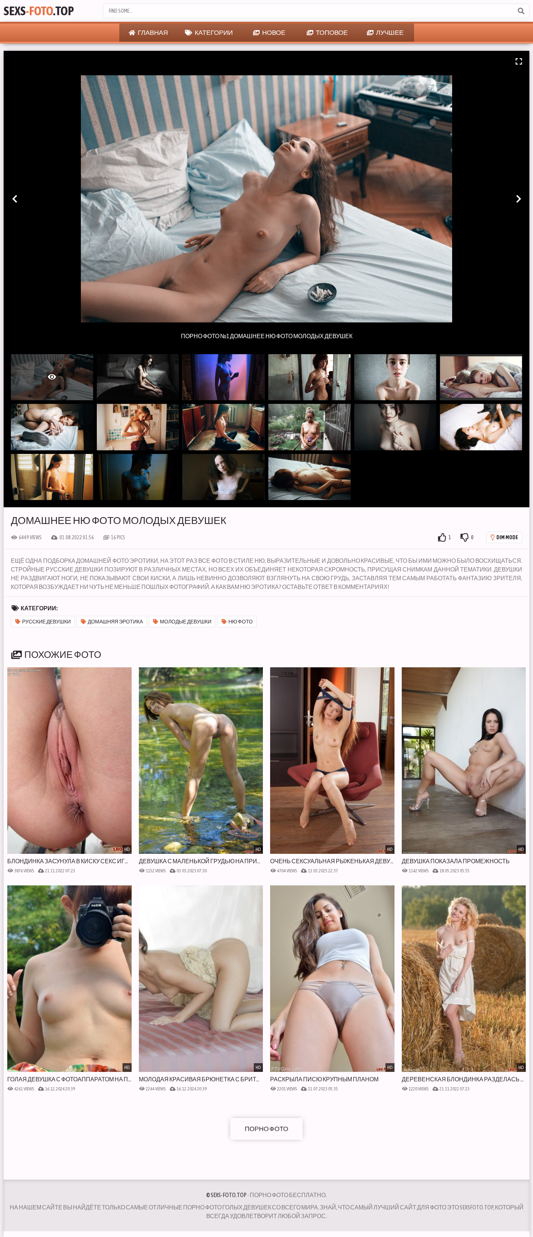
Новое (273, 32)
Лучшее (389, 32)
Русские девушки (46, 621)
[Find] (520, 11)
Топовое (331, 32)
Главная (152, 32)
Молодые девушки (185, 621)
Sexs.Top (39, 11)
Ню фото (240, 621)
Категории (213, 32)
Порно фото (266, 1128)
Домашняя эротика (115, 621)
